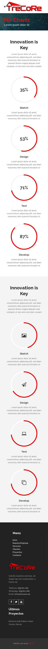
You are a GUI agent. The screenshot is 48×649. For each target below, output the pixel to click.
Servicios (17, 546)
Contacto (17, 555)
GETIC (32, 643)
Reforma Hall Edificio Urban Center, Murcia (21, 622)
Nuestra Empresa (20, 543)
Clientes (16, 549)
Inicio (15, 540)
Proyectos (17, 552)
